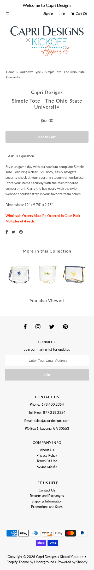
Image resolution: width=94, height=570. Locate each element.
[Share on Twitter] (13, 231)
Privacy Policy (47, 455)
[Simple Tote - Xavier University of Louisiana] (47, 271)
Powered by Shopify (72, 562)
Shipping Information (47, 501)
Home (10, 72)
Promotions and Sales (47, 507)
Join (62, 14)
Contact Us (47, 490)
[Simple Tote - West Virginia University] (74, 271)
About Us (47, 450)
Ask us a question (21, 156)
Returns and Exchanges (47, 496)
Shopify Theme (18, 562)
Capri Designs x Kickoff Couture (60, 557)
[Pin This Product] (21, 231)
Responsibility (47, 466)
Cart (80, 14)
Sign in (48, 14)
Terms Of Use (47, 461)
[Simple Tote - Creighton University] (19, 271)
